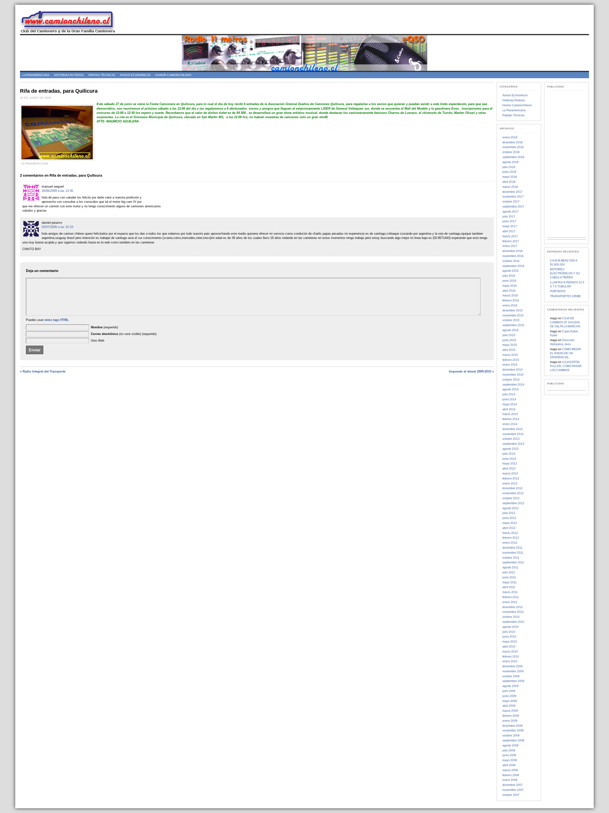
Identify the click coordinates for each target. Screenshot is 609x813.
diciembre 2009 (512, 666)
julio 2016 (508, 275)
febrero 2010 (510, 656)
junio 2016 (509, 280)
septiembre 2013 (513, 443)
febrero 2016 (510, 300)
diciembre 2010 (512, 607)
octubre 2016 (511, 261)
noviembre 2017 (513, 196)
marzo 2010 (510, 651)
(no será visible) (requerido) (124, 334)
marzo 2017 (510, 236)
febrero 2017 (510, 241)
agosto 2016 (510, 270)
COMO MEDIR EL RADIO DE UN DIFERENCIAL (565, 353)
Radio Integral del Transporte (44, 371)
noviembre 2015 (513, 315)
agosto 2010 (510, 627)
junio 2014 (509, 399)
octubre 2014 (511, 379)
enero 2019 (509, 137)
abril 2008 (509, 765)
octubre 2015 (511, 320)
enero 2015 (509, 364)
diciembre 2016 (512, 251)
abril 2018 (509, 182)
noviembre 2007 (513, 790)
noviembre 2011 (512, 552)
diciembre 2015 (512, 310)
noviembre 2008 (513, 730)
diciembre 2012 (512, 488)
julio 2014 (508, 394)
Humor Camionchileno (173, 75)
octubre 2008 (511, 735)
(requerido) (104, 327)
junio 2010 (509, 636)
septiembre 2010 (513, 622)
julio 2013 (508, 453)
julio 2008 (508, 750)
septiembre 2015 (513, 325)
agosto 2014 (510, 389)
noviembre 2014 (513, 374)
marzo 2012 (510, 533)
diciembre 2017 (512, 192)
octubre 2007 (511, 795)
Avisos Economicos (135, 75)
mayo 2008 (509, 760)
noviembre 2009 (513, 671)
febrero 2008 (510, 775)
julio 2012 (508, 513)
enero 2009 (509, 720)
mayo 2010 (509, 641)
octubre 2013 (511, 438)
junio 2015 (509, 340)
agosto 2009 (510, 686)
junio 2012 (509, 518)
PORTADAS (557, 291)
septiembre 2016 (513, 266)
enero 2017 (509, 246)
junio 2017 (509, 221)
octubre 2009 (511, 676)
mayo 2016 (509, 285)
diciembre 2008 (512, 725)
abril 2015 (509, 350)
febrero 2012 (510, 537)
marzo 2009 (510, 710)
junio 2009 (509, 696)
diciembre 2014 (512, 369)
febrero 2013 (510, 478)
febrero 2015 (510, 360)
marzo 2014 (510, 414)
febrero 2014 (510, 419)
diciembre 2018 (512, 142)
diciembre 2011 (512, 547)
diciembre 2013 (512, 429)
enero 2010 (509, 661)
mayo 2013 (509, 463)
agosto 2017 (510, 211)
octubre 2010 (511, 617)
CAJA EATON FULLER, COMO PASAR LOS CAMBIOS (566, 366)
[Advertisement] (356, 21)
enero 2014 (509, 424)
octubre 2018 (511, 152)
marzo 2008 (510, 770)
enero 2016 (509, 305)
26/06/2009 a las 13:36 (57, 191)
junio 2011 (509, 577)
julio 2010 (508, 632)
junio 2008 (509, 755)
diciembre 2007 (512, 785)
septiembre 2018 (513, 157)
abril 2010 (509, 646)
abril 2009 (509, 705)
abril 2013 (509, 468)
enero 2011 (509, 602)
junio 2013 (509, 458)
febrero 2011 (510, 597)
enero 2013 (509, 483)
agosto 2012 (510, 508)
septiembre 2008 (513, 740)
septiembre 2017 (513, 206)
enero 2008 (509, 780)
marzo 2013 (510, 473)
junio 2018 (509, 172)
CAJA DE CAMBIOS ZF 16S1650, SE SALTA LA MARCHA (565, 322)
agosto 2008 (510, 745)
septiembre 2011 (513, 562)
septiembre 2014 (513, 384)
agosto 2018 (510, 162)
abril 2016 (509, 290)
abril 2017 (509, 231)
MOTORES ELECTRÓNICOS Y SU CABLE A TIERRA (565, 273)
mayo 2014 (509, 404)
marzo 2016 (510, 295)
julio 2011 (508, 572)
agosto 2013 (510, 448)
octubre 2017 (511, 201)
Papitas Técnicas (101, 75)
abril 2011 (508, 587)
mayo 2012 (509, 523)
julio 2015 (508, 335)
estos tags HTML (56, 320)
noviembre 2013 (513, 434)
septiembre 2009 (513, 681)
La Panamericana (35, 75)
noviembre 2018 (513, 147)
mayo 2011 (509, 582)
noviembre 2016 (513, 256)
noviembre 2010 (513, 612)
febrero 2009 (510, 715)
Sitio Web (97, 340)
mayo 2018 (509, 177)
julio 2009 (508, 691)
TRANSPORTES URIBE (565, 296)
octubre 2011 (510, 557)
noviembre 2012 (513, 493)
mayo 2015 (509, 345)
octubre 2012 (511, 498)
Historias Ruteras (69, 75)
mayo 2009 (509, 701)
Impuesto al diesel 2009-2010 (470, 371)
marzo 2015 (510, 355)
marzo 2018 (510, 187)
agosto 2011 (510, 567)
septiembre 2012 (513, 503)
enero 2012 (509, 542)
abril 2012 (509, 528)
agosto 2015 (510, 330)
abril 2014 (509, 409)
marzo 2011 (510, 592)
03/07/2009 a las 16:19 (57, 227)
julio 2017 (508, 216)
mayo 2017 (509, 226)
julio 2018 (508, 167)
